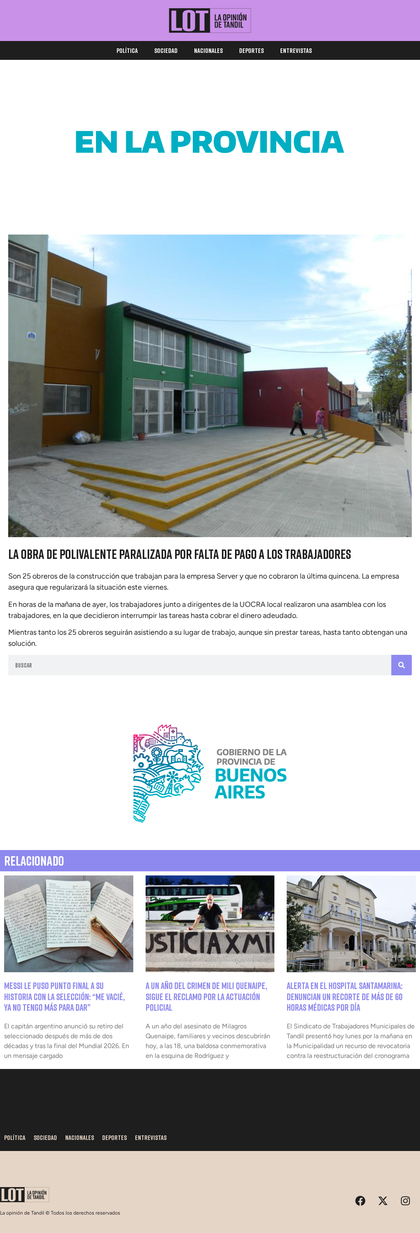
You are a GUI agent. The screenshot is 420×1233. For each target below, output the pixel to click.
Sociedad (166, 50)
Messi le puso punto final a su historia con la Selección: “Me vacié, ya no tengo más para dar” (64, 996)
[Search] (401, 665)
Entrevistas (296, 50)
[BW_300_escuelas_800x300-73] (210, 201)
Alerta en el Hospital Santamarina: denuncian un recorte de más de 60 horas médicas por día (345, 996)
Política (127, 50)
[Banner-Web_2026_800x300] (210, 833)
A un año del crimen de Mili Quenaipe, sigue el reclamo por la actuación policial (206, 996)
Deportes (251, 50)
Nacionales (208, 50)
